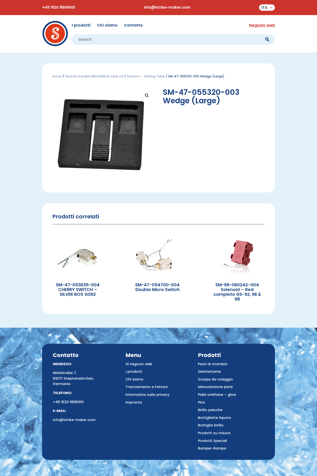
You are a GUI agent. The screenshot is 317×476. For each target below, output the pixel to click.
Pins (201, 402)
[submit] (267, 39)
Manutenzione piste (215, 386)
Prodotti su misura (214, 433)
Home (57, 76)
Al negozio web (139, 364)
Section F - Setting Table (146, 76)
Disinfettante (209, 371)
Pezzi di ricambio (213, 364)
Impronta (134, 402)
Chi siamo (107, 25)
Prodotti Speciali (212, 440)
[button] (267, 7)
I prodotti (81, 25)
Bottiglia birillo (210, 425)
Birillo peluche (210, 409)
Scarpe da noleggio (215, 379)
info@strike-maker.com (167, 7)
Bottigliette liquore (214, 417)
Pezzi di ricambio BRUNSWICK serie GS (94, 76)
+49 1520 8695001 (58, 7)
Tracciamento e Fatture (147, 386)
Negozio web (262, 25)
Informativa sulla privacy (147, 394)
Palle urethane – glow (217, 394)
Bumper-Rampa (212, 448)
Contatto (133, 25)
